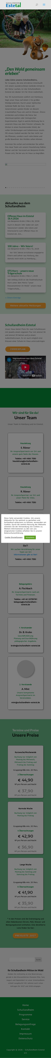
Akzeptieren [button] (30, 537)
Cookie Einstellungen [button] (14, 537)
